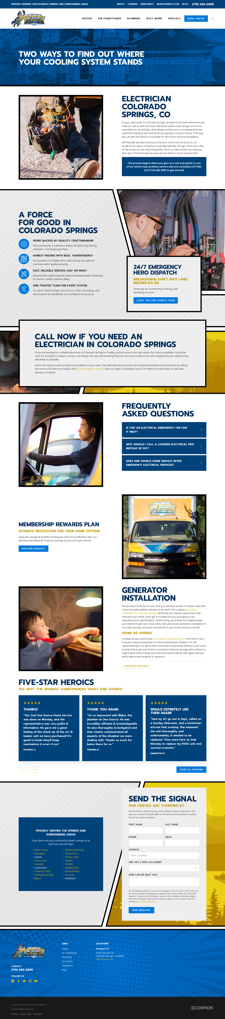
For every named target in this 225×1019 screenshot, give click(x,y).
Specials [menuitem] (174, 18)
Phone (133, 837)
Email (168, 837)
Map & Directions (105, 959)
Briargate (39, 853)
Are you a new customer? (145, 862)
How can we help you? (143, 875)
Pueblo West (72, 867)
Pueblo (69, 864)
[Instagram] (30, 981)
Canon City (40, 860)
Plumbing (67, 957)
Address (134, 849)
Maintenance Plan (168, 4)
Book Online (196, 18)
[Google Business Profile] (12, 981)
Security (69, 874)
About (121, 4)
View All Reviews (191, 769)
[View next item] (34, 770)
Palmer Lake (72, 856)
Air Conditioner (69, 952)
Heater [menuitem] (87, 18)
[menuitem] (14, 1014)
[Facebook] (18, 981)
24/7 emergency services (90, 368)
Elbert (37, 878)
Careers (133, 4)
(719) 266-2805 (203, 4)
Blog (185, 4)
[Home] (28, 18)
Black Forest (41, 849)
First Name (135, 824)
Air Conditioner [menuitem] (109, 18)
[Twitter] (24, 981)
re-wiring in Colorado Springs (169, 638)
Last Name (171, 824)
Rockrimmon (72, 871)
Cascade (38, 864)
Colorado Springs (43, 874)
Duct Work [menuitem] (154, 18)
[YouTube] (35, 981)
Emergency (147, 4)
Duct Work (67, 961)
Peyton (69, 860)
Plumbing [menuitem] (133, 18)
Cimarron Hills (42, 871)
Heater (65, 948)
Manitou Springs (74, 849)
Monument (71, 853)
